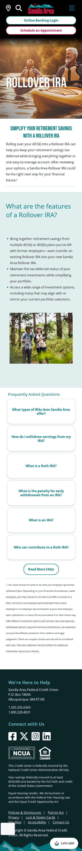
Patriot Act (56, 812)
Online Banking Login (41, 20)
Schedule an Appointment (41, 30)
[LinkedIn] (46, 736)
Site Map (14, 822)
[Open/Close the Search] (18, 7)
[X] (24, 736)
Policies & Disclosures (24, 812)
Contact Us (61, 822)
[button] (64, 843)
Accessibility (37, 822)
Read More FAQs (41, 569)
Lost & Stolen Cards (40, 817)
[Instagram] (36, 736)
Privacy (13, 817)
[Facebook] (12, 736)
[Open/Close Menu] (71, 7)
